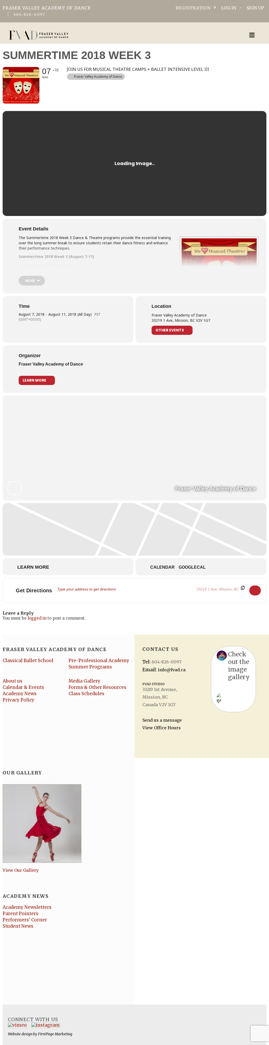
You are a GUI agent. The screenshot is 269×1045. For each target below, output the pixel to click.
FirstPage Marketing (55, 1034)
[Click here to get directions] (255, 590)
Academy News (20, 693)
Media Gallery (84, 681)
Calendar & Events (23, 687)
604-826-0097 (29, 14)
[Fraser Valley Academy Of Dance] (106, 35)
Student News (18, 926)
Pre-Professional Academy (99, 660)
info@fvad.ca (171, 669)
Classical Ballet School (28, 660)
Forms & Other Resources (97, 687)
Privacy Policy (18, 700)
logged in (37, 618)
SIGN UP (255, 7)
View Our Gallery (21, 870)
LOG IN (228, 7)
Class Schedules (86, 693)
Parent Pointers (20, 913)
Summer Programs (90, 667)
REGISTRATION (193, 7)
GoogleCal (192, 567)
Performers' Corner (25, 920)
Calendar (162, 567)
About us (12, 681)
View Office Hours (161, 727)
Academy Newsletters (27, 907)
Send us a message (162, 720)
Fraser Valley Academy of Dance (51, 364)
